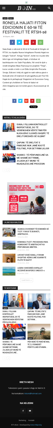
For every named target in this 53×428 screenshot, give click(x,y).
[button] (49, 8)
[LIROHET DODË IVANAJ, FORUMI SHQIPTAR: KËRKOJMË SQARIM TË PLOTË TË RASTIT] (9, 258)
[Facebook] (23, 410)
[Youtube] (30, 410)
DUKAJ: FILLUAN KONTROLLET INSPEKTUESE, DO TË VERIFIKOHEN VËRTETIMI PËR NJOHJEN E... (13, 316)
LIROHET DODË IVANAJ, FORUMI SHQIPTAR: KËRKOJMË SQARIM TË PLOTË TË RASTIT (31, 257)
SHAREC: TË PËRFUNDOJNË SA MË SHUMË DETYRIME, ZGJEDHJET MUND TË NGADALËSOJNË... (12, 347)
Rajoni (11, 18)
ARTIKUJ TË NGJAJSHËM (14, 118)
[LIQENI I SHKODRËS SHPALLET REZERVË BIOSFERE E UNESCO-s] (9, 271)
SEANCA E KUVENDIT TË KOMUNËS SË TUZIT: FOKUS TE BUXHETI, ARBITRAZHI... (33, 231)
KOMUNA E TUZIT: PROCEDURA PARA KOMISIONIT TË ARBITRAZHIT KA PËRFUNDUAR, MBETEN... (32, 244)
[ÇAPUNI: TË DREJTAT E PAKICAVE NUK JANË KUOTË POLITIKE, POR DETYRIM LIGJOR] (9, 145)
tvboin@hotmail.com (33, 393)
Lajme (5, 18)
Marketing (22, 420)
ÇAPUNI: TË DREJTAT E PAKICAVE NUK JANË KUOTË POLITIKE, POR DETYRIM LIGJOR (33, 145)
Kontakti (31, 420)
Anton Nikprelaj (36, 425)
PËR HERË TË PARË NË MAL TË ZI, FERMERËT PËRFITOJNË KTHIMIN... (39, 344)
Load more (26, 280)
